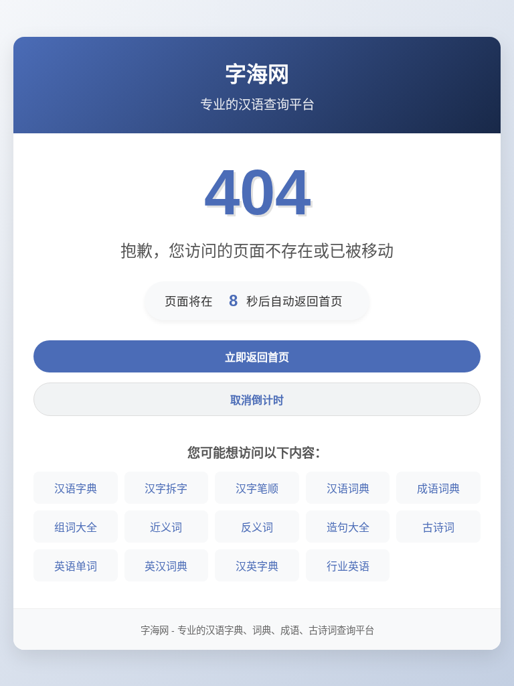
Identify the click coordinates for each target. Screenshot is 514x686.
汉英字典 (257, 566)
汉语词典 (348, 488)
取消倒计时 (257, 400)
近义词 (166, 527)
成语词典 (438, 488)
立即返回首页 (257, 357)
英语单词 (75, 566)
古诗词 (438, 527)
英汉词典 (166, 566)
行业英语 (348, 566)
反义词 (257, 527)
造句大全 (348, 527)
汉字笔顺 (257, 488)
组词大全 (75, 527)
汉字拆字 (166, 488)
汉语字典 (75, 488)
